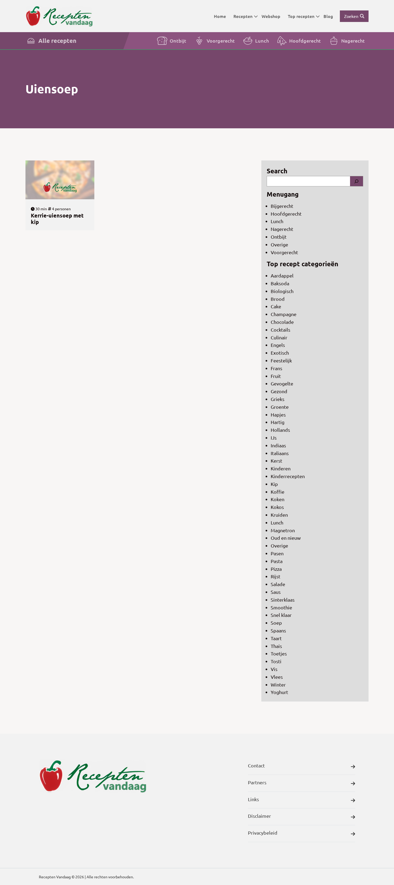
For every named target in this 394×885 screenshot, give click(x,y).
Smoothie (281, 607)
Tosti (276, 661)
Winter (278, 684)
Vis (274, 669)
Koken (277, 499)
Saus (276, 592)
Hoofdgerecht (305, 41)
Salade (278, 584)
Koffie (277, 491)
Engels (278, 345)
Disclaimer (259, 816)
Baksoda (280, 283)
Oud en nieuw (286, 538)
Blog (328, 16)
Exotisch (280, 352)
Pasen (277, 553)
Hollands (280, 430)
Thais (276, 646)
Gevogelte (282, 383)
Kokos (277, 507)
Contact (256, 765)
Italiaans (280, 453)
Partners (257, 782)
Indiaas (278, 445)
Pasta (277, 561)
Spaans (278, 630)
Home (220, 16)
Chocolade (282, 322)
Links (253, 799)
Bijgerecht (282, 206)
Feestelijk (281, 360)
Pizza (276, 569)
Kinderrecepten (288, 476)
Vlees (277, 677)
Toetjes (279, 653)
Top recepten (301, 16)
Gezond (279, 391)
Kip (274, 484)
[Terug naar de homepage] (58, 16)
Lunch (262, 41)
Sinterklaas (283, 599)
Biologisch (282, 291)
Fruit (276, 376)
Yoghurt (279, 692)
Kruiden (279, 515)
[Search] (356, 181)
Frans (276, 368)
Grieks (277, 399)
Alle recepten (57, 40)
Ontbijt (178, 41)
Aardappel (282, 275)
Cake (276, 306)
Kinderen (281, 468)
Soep (276, 622)
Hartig (277, 422)
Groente (280, 407)
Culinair (279, 337)
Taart (276, 638)
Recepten (242, 16)
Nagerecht (353, 41)
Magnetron (283, 530)
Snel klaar (281, 615)
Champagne (283, 314)
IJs (274, 437)
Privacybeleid (262, 832)
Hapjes (278, 414)
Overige (279, 244)
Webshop (271, 16)
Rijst (275, 576)
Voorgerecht (221, 41)
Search (277, 171)
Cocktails (280, 329)
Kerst (276, 460)
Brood (278, 299)
